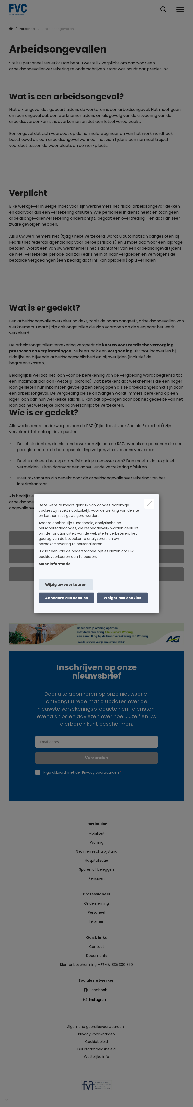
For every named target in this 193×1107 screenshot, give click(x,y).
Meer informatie (55, 563)
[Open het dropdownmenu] (179, 9)
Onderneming (96, 903)
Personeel (96, 912)
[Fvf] (96, 1087)
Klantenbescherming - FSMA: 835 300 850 (96, 964)
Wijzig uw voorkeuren (66, 584)
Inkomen (96, 921)
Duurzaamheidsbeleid (96, 1049)
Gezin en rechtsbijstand (96, 851)
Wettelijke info (96, 1056)
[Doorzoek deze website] (163, 9)
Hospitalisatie (96, 860)
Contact (96, 946)
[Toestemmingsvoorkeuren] (20, 1097)
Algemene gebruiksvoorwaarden (95, 1026)
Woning (96, 842)
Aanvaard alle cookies (66, 597)
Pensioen (97, 878)
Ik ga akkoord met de (81, 772)
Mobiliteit (97, 833)
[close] (149, 504)
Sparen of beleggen (96, 869)
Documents (96, 955)
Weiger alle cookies (122, 597)
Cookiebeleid (96, 1041)
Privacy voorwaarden (100, 772)
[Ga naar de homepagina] (21, 9)
